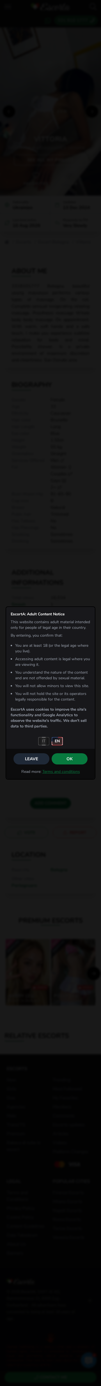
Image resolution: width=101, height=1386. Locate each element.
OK (69, 759)
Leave (31, 759)
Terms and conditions (61, 771)
